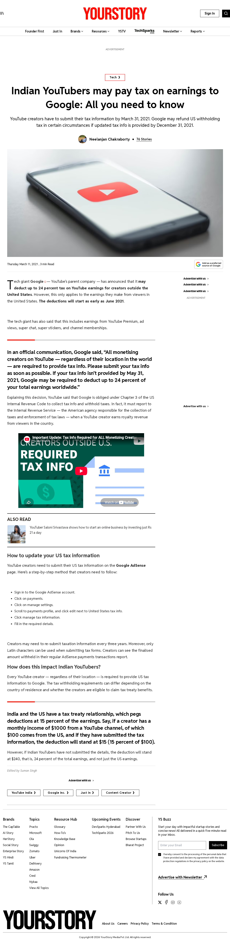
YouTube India (22, 793)
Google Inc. (56, 793)
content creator (118, 793)
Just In (86, 793)
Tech (113, 77)
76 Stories (144, 139)
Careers (122, 924)
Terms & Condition (164, 924)
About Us (108, 924)
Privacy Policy (140, 924)
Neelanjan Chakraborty (109, 139)
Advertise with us (194, 406)
